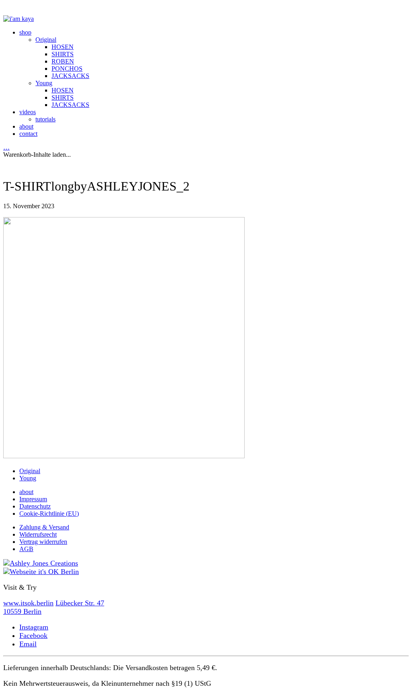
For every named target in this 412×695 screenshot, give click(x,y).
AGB (26, 548)
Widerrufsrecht (38, 534)
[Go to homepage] (18, 18)
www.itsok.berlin (28, 603)
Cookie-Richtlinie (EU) (49, 513)
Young (27, 478)
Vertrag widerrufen (43, 541)
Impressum (33, 499)
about (26, 491)
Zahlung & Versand (44, 527)
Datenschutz (35, 506)
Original (29, 470)
